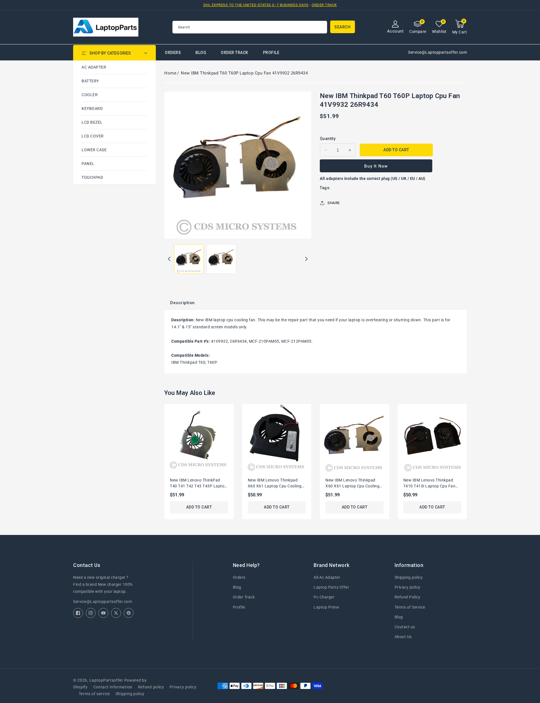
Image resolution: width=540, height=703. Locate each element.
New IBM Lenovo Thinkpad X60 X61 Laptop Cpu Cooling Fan (352, 483)
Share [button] (333, 203)
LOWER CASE (94, 150)
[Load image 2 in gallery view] (221, 259)
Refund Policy (407, 597)
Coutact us (405, 627)
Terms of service (94, 693)
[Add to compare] (231, 423)
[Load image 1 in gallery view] (189, 259)
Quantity (328, 138)
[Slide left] (169, 259)
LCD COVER (93, 136)
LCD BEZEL (92, 122)
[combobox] (249, 27)
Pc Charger (324, 597)
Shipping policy (409, 577)
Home (170, 73)
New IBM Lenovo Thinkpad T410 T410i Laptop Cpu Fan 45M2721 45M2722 (429, 483)
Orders (239, 577)
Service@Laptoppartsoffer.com (102, 601)
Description (182, 302)
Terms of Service (410, 607)
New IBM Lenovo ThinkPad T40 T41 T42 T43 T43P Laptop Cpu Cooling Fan (198, 483)
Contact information (112, 687)
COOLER (90, 94)
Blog (237, 587)
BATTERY (90, 81)
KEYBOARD (92, 108)
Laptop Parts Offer (331, 587)
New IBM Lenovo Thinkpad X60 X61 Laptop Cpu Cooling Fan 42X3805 (275, 483)
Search (342, 27)
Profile (239, 607)
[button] (459, 27)
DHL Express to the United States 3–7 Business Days (256, 5)
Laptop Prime (326, 607)
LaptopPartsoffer (106, 680)
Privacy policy (407, 587)
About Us (403, 636)
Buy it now (376, 166)
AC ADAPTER (94, 67)
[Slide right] (306, 259)
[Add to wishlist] (231, 412)
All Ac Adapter (327, 577)
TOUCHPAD (92, 177)
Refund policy (151, 687)
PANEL (88, 163)
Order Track (324, 5)
